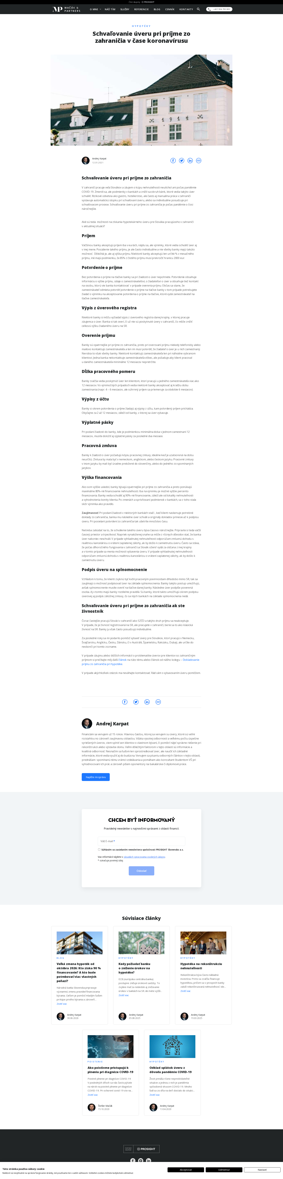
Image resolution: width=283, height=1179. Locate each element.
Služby (124, 9)
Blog (157, 9)
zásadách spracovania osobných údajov (144, 856)
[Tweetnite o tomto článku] (182, 160)
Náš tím (110, 9)
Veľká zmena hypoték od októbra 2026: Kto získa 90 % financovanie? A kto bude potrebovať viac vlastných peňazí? (79, 972)
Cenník (170, 9)
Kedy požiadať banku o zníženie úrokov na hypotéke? (134, 968)
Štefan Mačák (105, 1105)
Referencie (141, 9)
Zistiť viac (62, 1003)
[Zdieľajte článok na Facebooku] (173, 160)
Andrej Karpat (99, 158)
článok (123, 660)
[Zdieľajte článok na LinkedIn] (190, 160)
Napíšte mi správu (96, 777)
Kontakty (186, 9)
